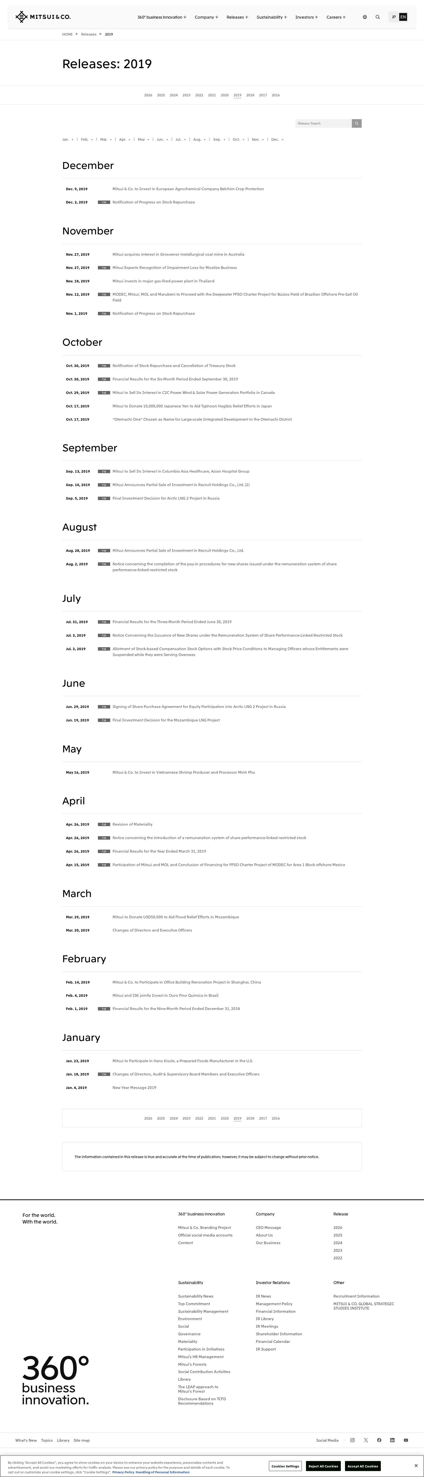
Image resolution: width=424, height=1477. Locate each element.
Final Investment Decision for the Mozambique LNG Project (166, 719)
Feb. (85, 139)
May (142, 139)
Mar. (104, 139)
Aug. (197, 139)
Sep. (217, 139)
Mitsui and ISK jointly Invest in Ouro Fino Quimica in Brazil (165, 995)
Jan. (66, 139)
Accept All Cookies (363, 1466)
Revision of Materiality (132, 824)
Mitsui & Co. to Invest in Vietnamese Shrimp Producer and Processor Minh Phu (184, 772)
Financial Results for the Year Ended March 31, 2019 (159, 851)
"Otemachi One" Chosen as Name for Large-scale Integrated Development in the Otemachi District (202, 419)
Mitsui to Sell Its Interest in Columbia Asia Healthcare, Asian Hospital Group (181, 471)
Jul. (179, 139)
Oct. (237, 139)
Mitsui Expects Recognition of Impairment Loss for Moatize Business (175, 267)
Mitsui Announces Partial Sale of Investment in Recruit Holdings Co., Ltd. (178, 550)
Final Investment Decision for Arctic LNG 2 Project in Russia (166, 498)
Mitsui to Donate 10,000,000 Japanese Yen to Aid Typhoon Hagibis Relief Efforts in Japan (192, 405)
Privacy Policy (123, 1472)
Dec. (275, 139)
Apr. (123, 139)
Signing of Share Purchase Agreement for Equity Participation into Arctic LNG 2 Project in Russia (199, 706)
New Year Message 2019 (134, 1087)
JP (394, 17)
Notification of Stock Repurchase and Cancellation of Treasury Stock (174, 365)
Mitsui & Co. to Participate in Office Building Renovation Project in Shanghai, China (187, 982)
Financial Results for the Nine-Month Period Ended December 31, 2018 (176, 1008)
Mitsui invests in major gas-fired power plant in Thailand (163, 280)
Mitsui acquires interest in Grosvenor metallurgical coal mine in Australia (178, 254)
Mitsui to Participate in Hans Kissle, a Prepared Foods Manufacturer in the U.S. (183, 1060)
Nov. (256, 139)
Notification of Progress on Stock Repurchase (154, 201)
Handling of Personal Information (162, 1472)
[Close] (416, 1465)
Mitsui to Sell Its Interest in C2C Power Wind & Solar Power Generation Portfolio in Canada (194, 392)
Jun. (160, 139)
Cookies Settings (285, 1466)
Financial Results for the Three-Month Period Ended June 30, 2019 (172, 621)
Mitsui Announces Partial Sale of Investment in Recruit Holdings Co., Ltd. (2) (181, 484)
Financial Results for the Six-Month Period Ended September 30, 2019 (175, 378)
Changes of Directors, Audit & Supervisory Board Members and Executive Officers (186, 1073)
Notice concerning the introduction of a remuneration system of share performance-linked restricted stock (209, 837)
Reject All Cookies (323, 1466)
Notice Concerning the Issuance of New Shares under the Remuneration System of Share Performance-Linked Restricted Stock (228, 635)
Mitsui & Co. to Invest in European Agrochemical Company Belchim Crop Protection (188, 188)
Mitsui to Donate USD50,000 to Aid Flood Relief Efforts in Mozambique (176, 916)
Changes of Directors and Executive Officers (152, 930)
